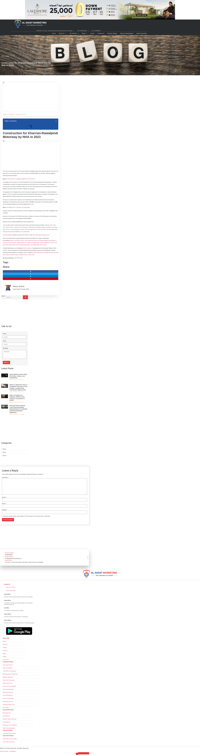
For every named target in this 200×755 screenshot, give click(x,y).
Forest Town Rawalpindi (12, 229)
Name (4, 333)
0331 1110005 (25, 235)
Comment (5, 477)
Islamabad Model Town (26, 245)
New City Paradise (39, 240)
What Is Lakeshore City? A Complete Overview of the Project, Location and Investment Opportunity (18, 387)
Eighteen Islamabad (50, 240)
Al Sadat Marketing (8, 235)
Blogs (83, 33)
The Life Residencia (45, 242)
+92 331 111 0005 (18, 258)
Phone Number (9, 553)
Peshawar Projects (27, 254)
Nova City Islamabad (23, 231)
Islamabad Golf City (14, 245)
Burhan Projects (15, 254)
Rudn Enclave (9, 227)
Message (5, 348)
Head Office (8, 560)
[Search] (25, 297)
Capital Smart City (22, 242)
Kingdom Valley (40, 227)
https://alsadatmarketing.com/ (41, 235)
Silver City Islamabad (33, 242)
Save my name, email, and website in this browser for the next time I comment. (26, 516)
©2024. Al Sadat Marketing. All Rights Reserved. (14, 748)
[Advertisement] (14, 313)
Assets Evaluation (141, 33)
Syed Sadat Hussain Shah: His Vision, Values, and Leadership (18, 376)
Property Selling (112, 33)
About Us (61, 33)
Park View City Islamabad (47, 229)
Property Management (126, 33)
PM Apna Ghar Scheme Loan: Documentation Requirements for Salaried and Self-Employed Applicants (18, 409)
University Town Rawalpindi (26, 229)
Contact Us (101, 33)
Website (4, 509)
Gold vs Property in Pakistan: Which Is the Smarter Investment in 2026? (17, 397)
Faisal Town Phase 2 (15, 240)
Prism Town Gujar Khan (27, 240)
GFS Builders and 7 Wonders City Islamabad (18, 207)
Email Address (9, 556)
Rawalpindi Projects (49, 252)
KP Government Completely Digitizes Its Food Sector (20, 179)
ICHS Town (37, 229)
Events (92, 33)
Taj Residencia (32, 227)
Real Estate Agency (27, 248)
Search (3, 296)
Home (54, 33)
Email (4, 341)
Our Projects (73, 33)
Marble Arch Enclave (41, 245)
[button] (56, 121)
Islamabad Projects (39, 252)
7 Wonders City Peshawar (21, 227)
